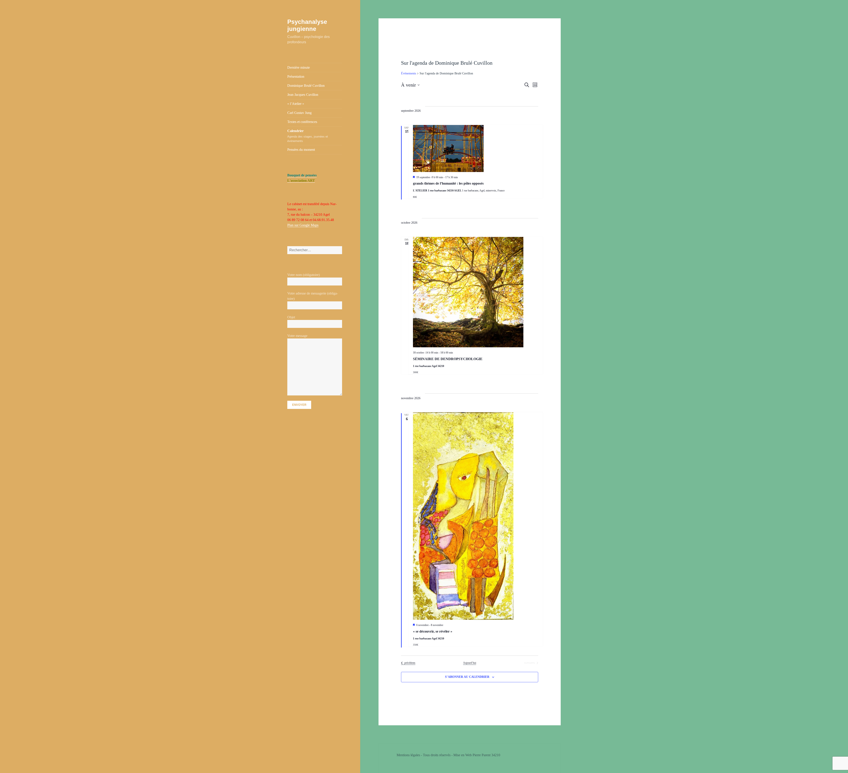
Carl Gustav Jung (299, 113)
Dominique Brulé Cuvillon (306, 85)
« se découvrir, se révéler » (432, 631)
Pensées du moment (301, 149)
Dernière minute (298, 67)
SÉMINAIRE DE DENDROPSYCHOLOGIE (448, 359)
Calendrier (307, 136)
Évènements (408, 73)
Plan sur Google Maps (302, 225)
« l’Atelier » (295, 104)
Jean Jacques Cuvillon (302, 94)
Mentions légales (408, 755)
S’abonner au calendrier (467, 677)
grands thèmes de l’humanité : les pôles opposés (448, 183)
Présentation (295, 76)
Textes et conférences (302, 122)
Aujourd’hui (469, 662)
